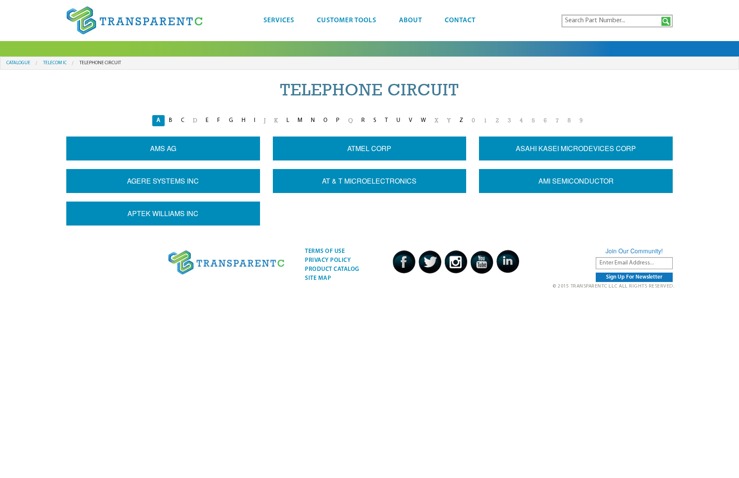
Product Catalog (332, 269)
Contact (460, 20)
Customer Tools (346, 20)
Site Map (318, 278)
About (410, 20)
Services (278, 20)
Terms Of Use (325, 251)
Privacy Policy (328, 260)
